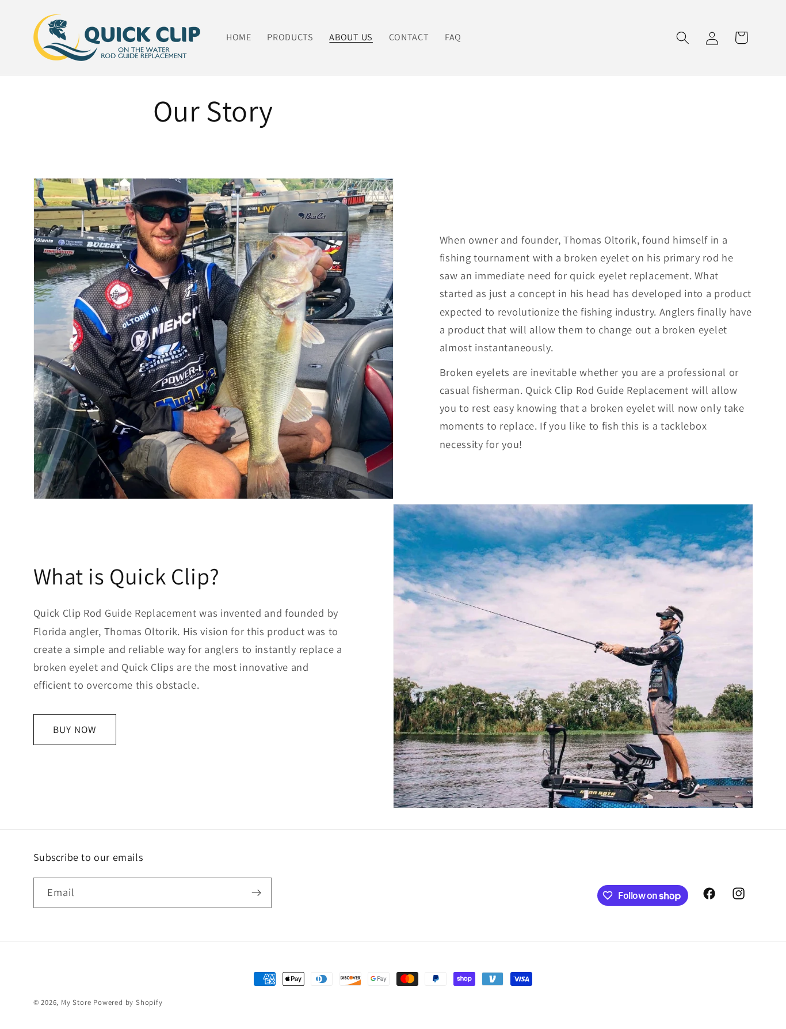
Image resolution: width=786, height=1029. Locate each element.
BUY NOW (74, 729)
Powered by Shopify (128, 1002)
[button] (682, 37)
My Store (76, 1002)
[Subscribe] (256, 893)
